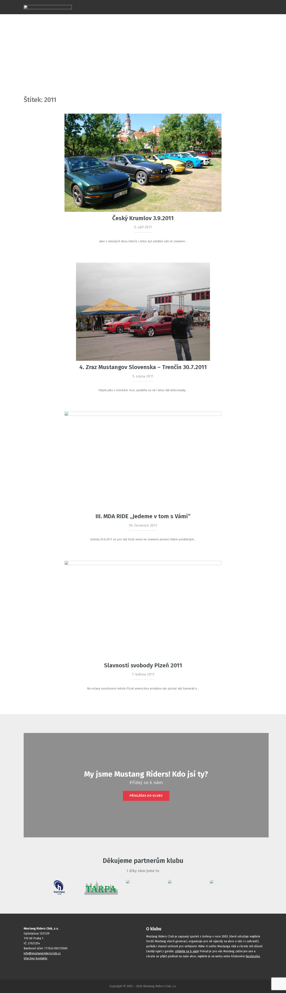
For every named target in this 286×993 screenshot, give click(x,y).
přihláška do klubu (146, 795)
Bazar (208, 3)
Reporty (190, 3)
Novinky (171, 3)
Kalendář (151, 3)
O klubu (247, 3)
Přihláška (227, 3)
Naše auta (130, 3)
